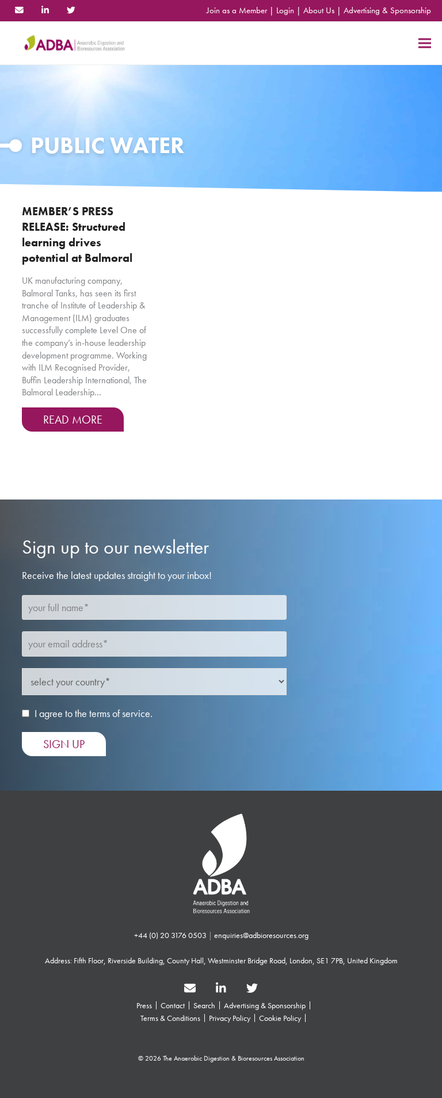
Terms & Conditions (170, 1018)
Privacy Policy (229, 1018)
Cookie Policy (280, 1018)
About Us (318, 10)
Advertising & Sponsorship (387, 10)
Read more (72, 419)
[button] (424, 43)
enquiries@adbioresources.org (261, 935)
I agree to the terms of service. (94, 713)
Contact (173, 1005)
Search (204, 1005)
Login (285, 10)
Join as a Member (237, 10)
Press (144, 1005)
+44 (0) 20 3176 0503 (170, 935)
